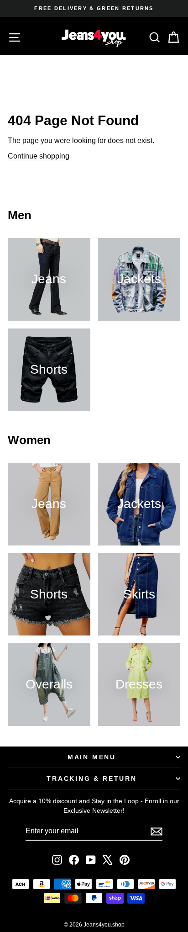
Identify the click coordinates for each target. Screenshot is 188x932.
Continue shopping (38, 156)
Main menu (92, 757)
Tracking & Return (92, 778)
